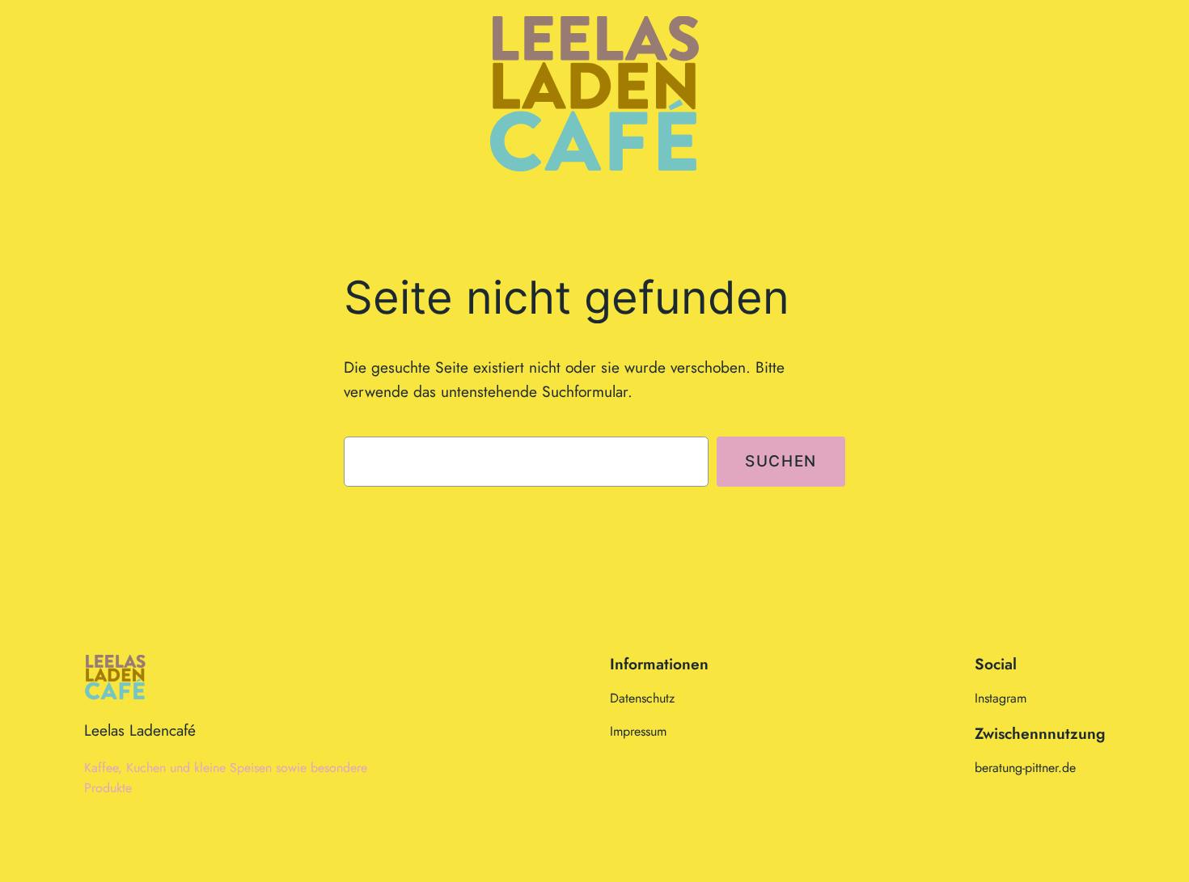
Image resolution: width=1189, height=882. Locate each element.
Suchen (781, 461)
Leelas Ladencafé (140, 730)
